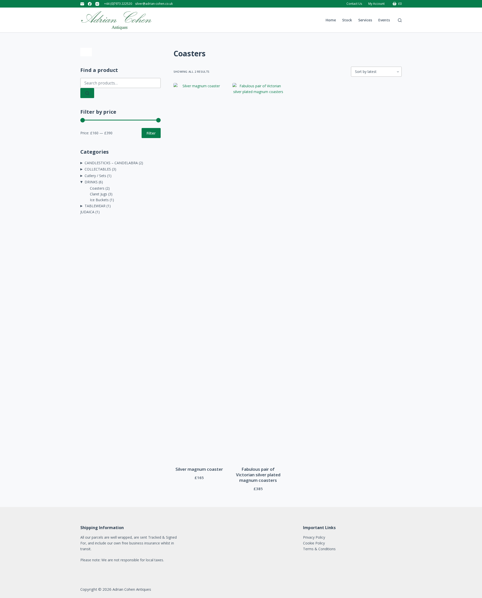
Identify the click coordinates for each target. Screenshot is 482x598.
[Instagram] (97, 4)
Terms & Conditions (319, 548)
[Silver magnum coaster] (199, 271)
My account (376, 4)
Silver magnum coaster (199, 469)
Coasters (97, 188)
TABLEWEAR (95, 205)
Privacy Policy (314, 537)
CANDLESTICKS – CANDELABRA (111, 162)
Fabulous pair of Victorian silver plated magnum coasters (258, 474)
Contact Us (354, 4)
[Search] (400, 20)
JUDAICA (87, 211)
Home (331, 20)
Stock (347, 20)
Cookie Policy (314, 543)
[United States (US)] (97, 52)
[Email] (82, 4)
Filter (151, 133)
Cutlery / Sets (95, 175)
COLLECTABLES (98, 169)
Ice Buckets (99, 199)
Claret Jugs (98, 194)
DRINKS (91, 182)
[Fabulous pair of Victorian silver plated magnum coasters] (258, 271)
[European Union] (109, 52)
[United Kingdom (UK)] (86, 52)
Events (384, 20)
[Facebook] (90, 4)
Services (365, 20)
